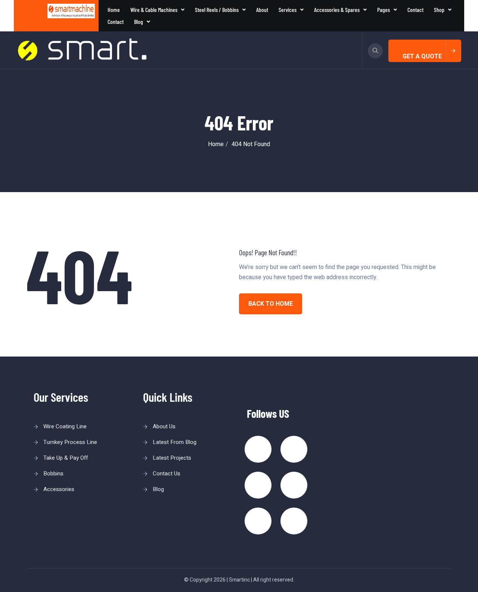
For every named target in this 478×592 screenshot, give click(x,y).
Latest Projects (172, 458)
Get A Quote (422, 56)
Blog (138, 21)
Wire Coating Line (65, 426)
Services (288, 9)
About (262, 9)
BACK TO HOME (270, 303)
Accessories (58, 489)
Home (114, 9)
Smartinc (239, 580)
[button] (157, 10)
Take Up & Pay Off (65, 458)
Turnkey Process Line (70, 442)
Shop (439, 9)
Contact (415, 9)
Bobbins (53, 473)
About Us (164, 426)
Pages (383, 9)
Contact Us (166, 473)
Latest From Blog (174, 442)
